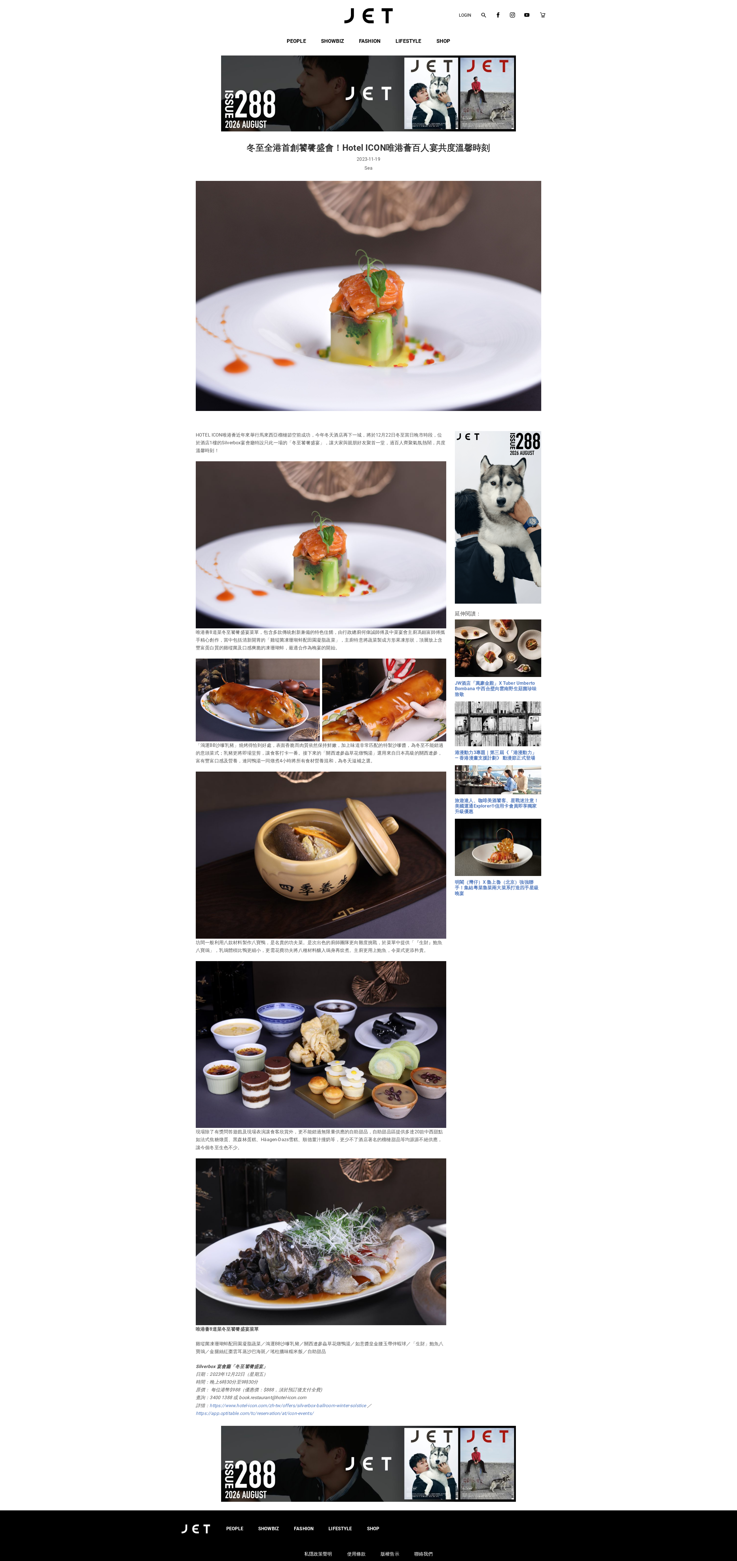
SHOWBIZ (332, 41)
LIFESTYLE (408, 41)
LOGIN (465, 15)
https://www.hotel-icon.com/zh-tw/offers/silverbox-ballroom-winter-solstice (288, 1405)
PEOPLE (296, 41)
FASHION (370, 41)
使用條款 (356, 1554)
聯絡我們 (423, 1554)
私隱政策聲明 (318, 1554)
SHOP (443, 41)
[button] (484, 15)
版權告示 (390, 1554)
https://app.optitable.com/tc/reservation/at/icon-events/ (255, 1413)
